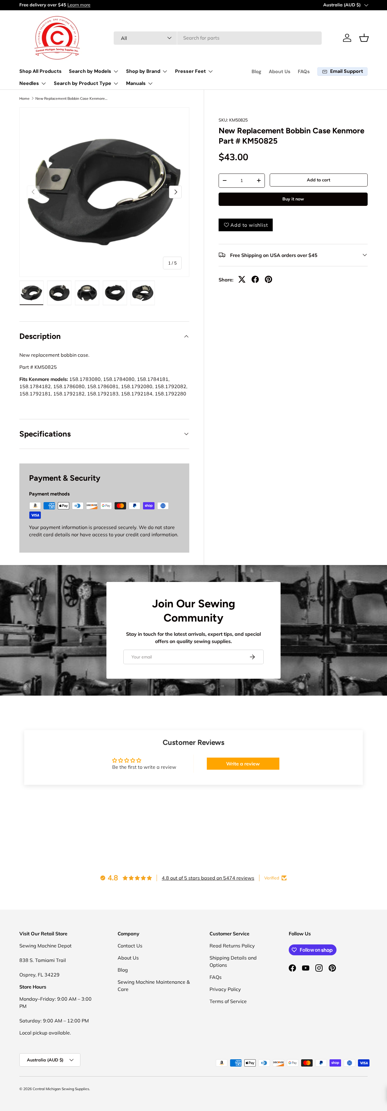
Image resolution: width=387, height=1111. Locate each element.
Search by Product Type (82, 83)
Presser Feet (190, 71)
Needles (29, 83)
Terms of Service (228, 1001)
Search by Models (90, 71)
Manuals (136, 83)
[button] (364, 37)
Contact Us (130, 946)
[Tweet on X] (242, 279)
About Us (280, 71)
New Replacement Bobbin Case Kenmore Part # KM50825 (71, 98)
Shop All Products (40, 71)
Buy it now (293, 198)
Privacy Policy (225, 989)
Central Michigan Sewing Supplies (61, 1089)
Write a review (243, 764)
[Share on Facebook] (255, 279)
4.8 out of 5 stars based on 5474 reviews (208, 878)
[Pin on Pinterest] (268, 279)
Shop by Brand (143, 71)
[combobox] (218, 37)
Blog (257, 71)
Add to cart (318, 179)
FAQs (304, 71)
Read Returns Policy (232, 946)
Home (24, 98)
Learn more (78, 5)
